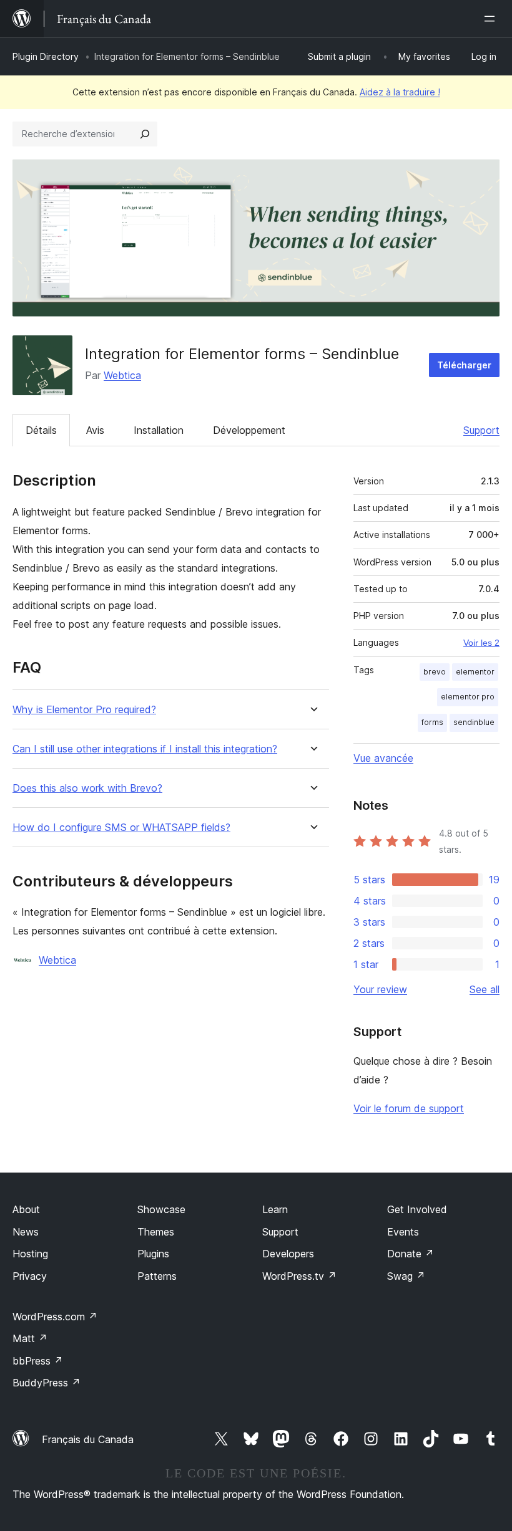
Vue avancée (383, 758)
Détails (41, 430)
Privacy (29, 1276)
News (25, 1232)
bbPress (37, 1361)
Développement (249, 430)
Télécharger (464, 365)
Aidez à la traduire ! (400, 92)
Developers (288, 1253)
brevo (434, 671)
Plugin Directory (45, 56)
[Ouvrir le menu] (492, 18)
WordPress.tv (299, 1276)
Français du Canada (88, 1439)
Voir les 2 (481, 643)
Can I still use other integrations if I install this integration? (144, 749)
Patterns (157, 1276)
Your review (380, 989)
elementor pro (468, 696)
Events (403, 1232)
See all (485, 989)
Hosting (30, 1253)
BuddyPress (46, 1382)
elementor (475, 671)
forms (432, 722)
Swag (406, 1276)
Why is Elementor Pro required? (84, 710)
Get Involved (417, 1209)
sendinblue (474, 722)
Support (481, 430)
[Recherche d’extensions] (144, 134)
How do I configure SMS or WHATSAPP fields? (121, 827)
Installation (159, 430)
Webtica (122, 375)
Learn (275, 1209)
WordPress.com (54, 1316)
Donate (410, 1253)
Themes (155, 1232)
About (26, 1209)
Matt (29, 1338)
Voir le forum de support (408, 1108)
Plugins (153, 1253)
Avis (95, 430)
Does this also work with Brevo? (87, 788)
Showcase (161, 1209)
